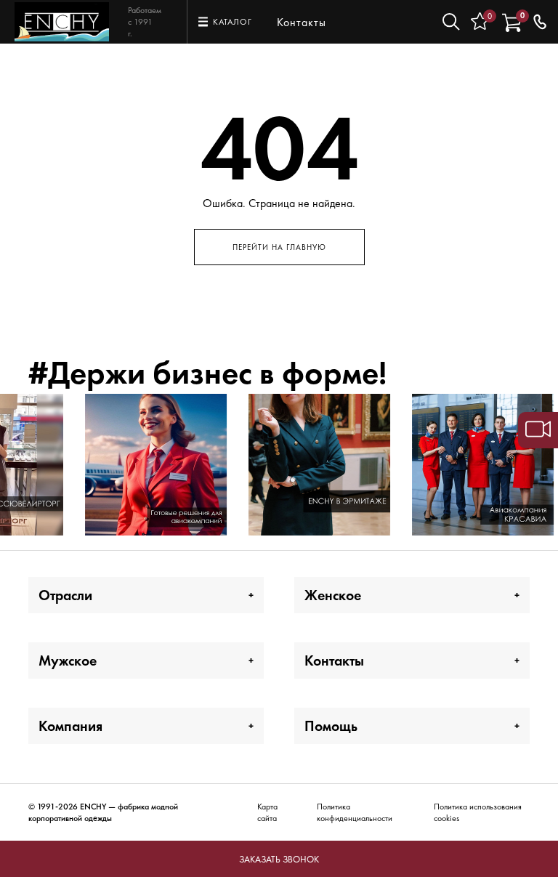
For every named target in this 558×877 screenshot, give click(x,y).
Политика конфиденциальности (354, 812)
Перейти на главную (279, 247)
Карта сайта (267, 812)
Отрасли (65, 595)
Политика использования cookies (478, 812)
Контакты (301, 22)
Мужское (68, 660)
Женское (332, 595)
